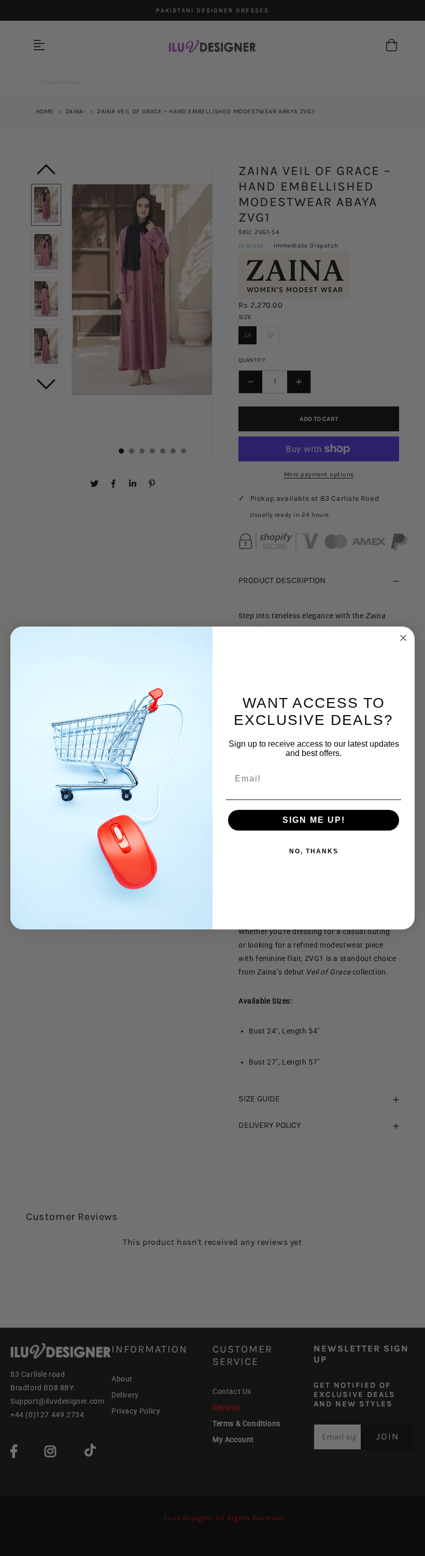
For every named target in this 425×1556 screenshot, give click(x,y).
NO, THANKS (313, 851)
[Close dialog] (403, 638)
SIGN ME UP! (313, 820)
